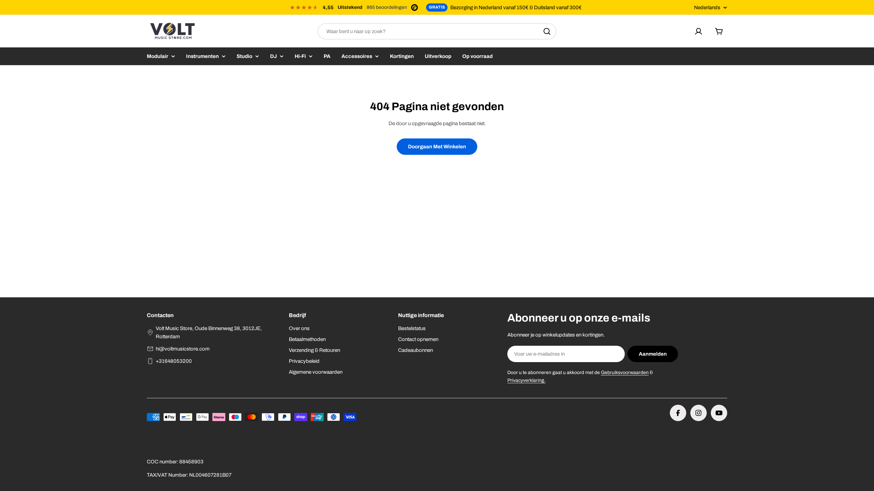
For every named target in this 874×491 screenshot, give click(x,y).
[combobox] (437, 31)
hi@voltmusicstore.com (183, 349)
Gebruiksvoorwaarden (625, 372)
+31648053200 (174, 361)
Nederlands (707, 7)
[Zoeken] (547, 31)
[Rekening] (698, 31)
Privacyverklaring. (526, 380)
